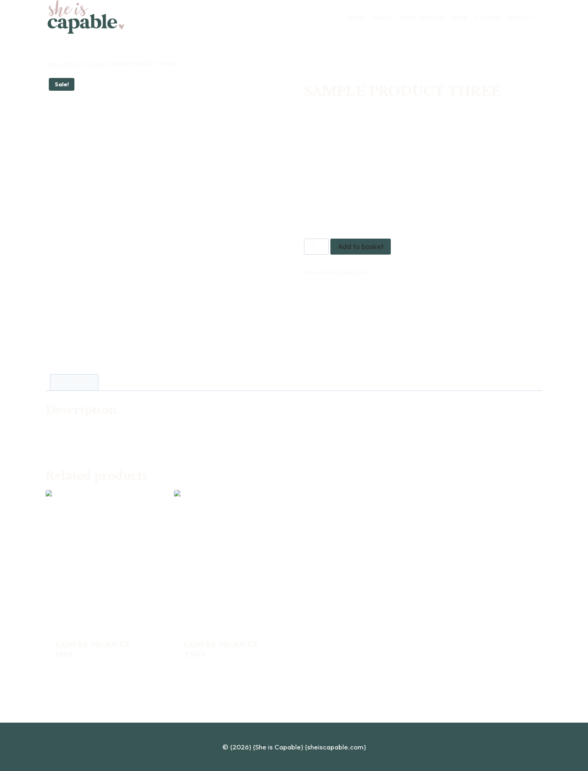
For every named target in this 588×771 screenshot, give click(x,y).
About (382, 17)
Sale (361, 272)
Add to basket (361, 246)
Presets (344, 272)
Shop (459, 17)
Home (356, 17)
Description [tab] (74, 382)
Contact (487, 17)
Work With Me (422, 17)
